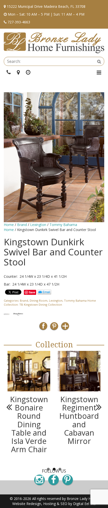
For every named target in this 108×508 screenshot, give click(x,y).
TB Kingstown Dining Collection (40, 304)
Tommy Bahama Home (80, 300)
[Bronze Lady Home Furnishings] (54, 42)
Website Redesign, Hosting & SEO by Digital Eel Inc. (54, 503)
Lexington (38, 224)
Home (9, 224)
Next (97, 407)
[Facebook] (43, 328)
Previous (11, 407)
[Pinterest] (54, 328)
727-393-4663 (19, 22)
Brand (22, 224)
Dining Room (38, 300)
